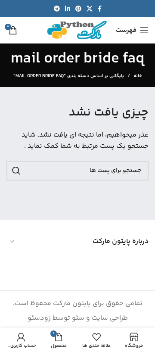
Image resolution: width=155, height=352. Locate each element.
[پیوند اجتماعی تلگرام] (56, 8)
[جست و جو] (16, 171)
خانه (137, 76)
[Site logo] (77, 30)
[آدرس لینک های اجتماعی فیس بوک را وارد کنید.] (99, 8)
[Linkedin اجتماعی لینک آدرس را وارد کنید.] (67, 8)
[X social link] (89, 8)
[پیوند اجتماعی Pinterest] (78, 8)
